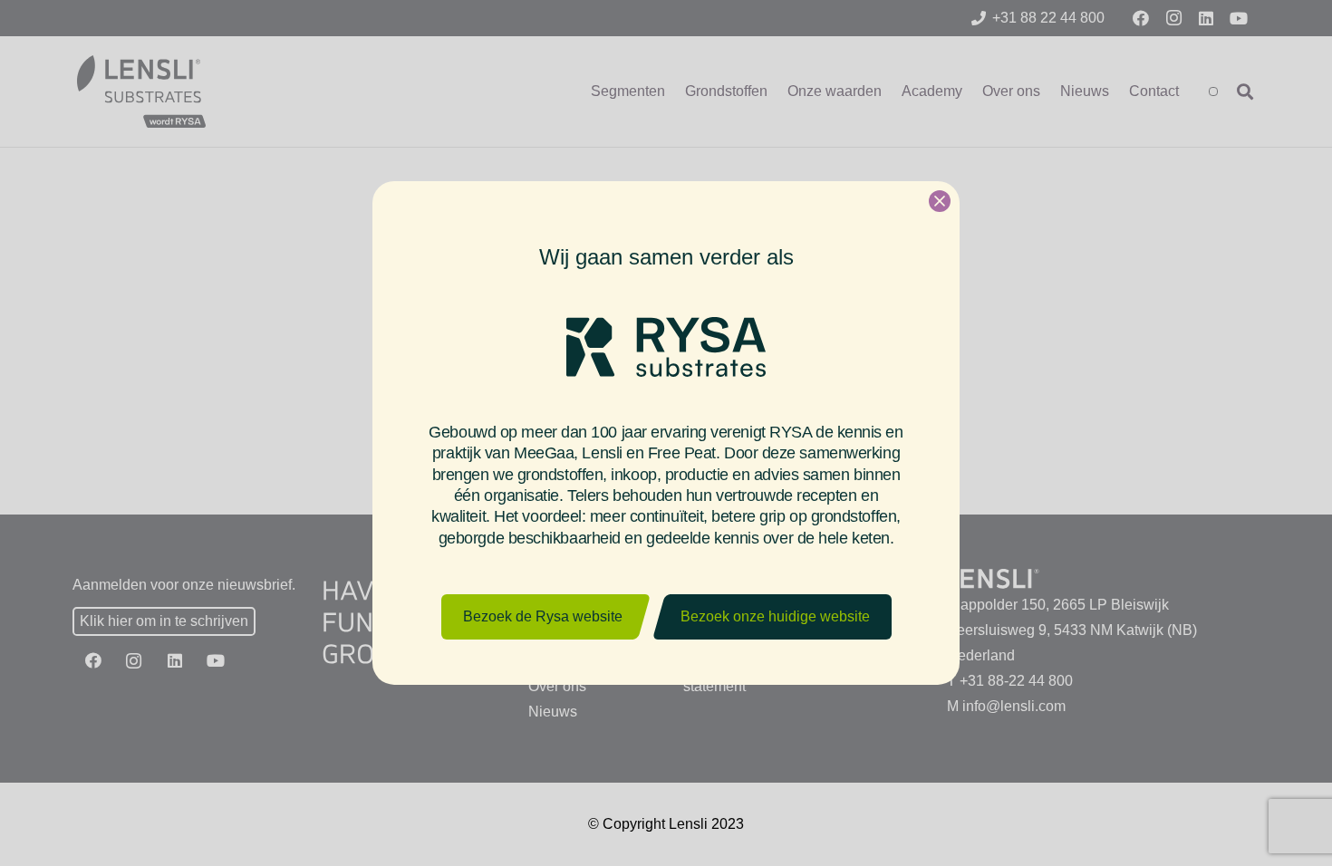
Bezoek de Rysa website (543, 616)
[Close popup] (940, 201)
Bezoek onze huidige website (775, 616)
